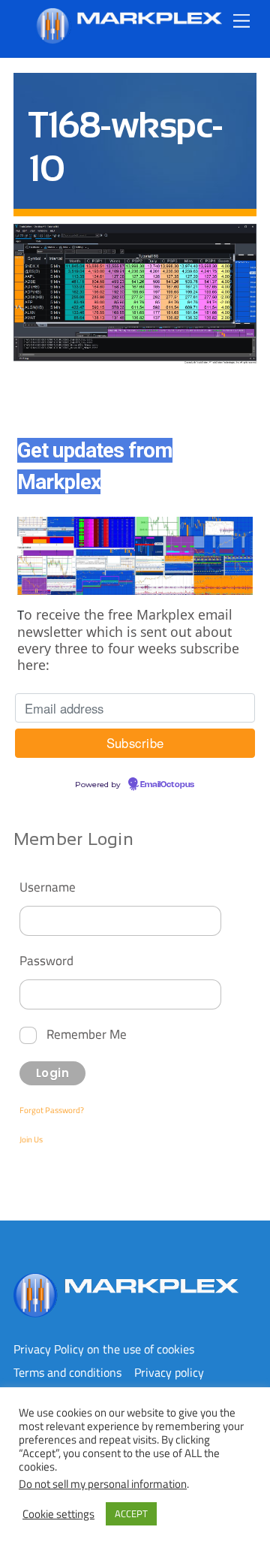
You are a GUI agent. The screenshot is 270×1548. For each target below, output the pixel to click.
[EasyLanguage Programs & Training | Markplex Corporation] (128, 38)
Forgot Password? (52, 1110)
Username (48, 886)
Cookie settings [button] (58, 1514)
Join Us (31, 1139)
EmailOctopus (167, 785)
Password (47, 960)
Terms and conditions (68, 1372)
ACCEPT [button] (131, 1513)
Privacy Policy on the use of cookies (104, 1349)
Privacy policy (169, 1372)
